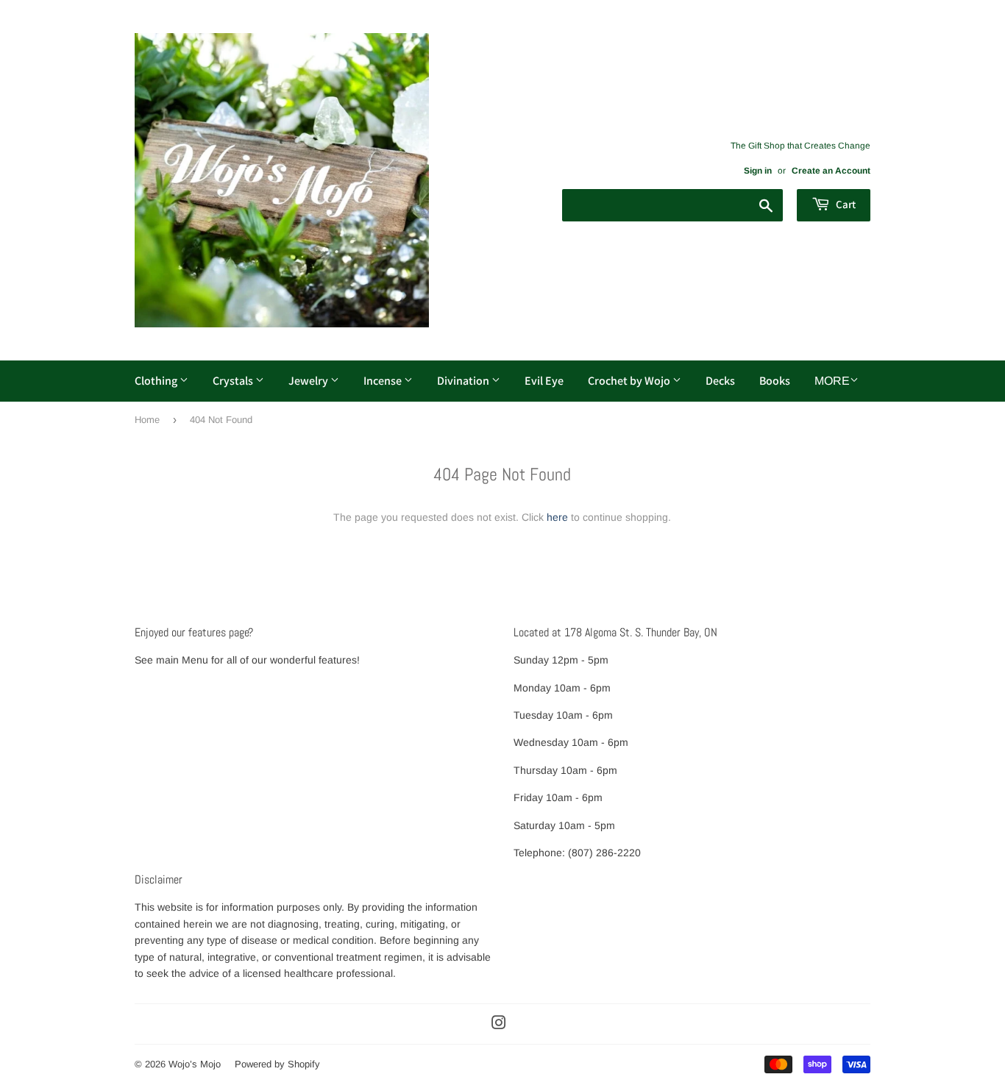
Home (147, 419)
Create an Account (831, 171)
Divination (464, 380)
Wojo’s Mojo (194, 1064)
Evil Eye (544, 380)
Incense (383, 380)
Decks (720, 380)
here (557, 517)
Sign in (758, 171)
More (832, 380)
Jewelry (309, 380)
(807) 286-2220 (604, 852)
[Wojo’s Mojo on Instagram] (498, 1025)
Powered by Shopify (277, 1064)
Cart (845, 204)
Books (774, 380)
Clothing (157, 380)
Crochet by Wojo (630, 380)
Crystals (234, 380)
